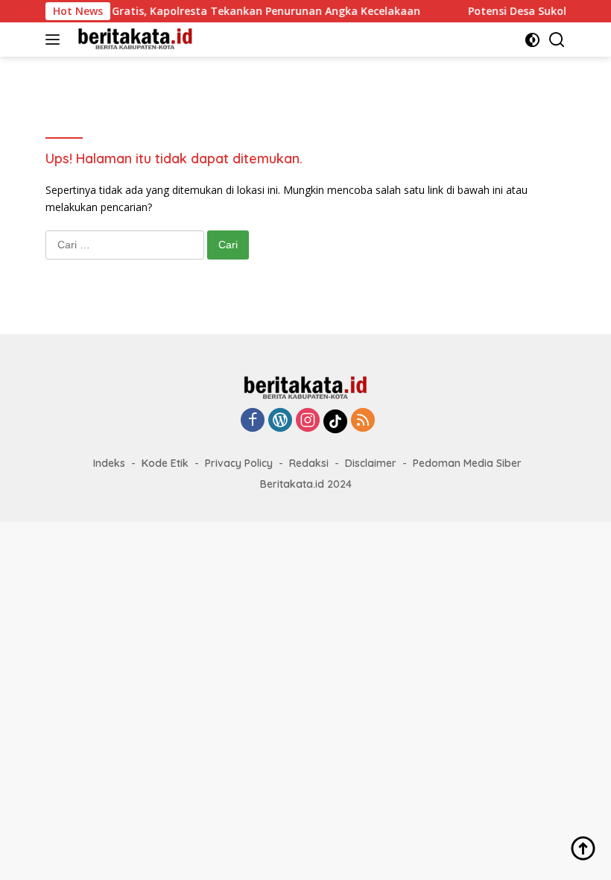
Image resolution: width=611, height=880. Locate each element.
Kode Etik (165, 463)
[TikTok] (335, 421)
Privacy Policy (239, 463)
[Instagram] (308, 421)
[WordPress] (280, 421)
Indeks (109, 463)
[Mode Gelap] (532, 40)
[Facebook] (253, 421)
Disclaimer (370, 463)
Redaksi (309, 463)
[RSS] (363, 421)
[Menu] (55, 39)
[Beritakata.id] (133, 39)
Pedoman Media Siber (467, 463)
